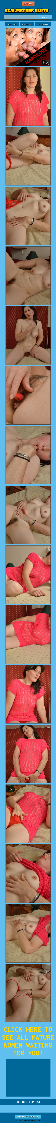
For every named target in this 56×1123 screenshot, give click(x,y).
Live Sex (28, 4)
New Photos (27, 24)
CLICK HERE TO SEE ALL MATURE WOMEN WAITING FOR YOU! (28, 1041)
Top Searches (43, 24)
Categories (12, 24)
